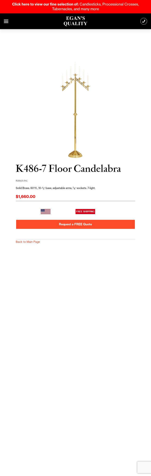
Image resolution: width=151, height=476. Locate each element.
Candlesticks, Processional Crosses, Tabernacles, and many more (75, 6)
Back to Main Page (28, 242)
